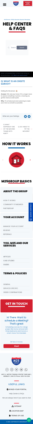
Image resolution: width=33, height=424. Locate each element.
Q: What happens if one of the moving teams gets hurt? (9, 128)
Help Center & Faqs (22, 73)
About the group (15, 191)
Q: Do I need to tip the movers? (24, 129)
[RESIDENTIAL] (16, 160)
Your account (13, 217)
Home (2, 73)
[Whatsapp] (26, 370)
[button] (3, 160)
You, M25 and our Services (15, 244)
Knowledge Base (10, 73)
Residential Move (5, 75)
